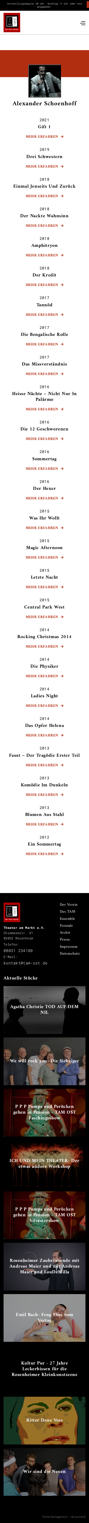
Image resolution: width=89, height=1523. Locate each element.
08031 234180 (18, 950)
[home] (12, 22)
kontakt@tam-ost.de (25, 962)
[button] (82, 22)
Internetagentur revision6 (64, 1516)
